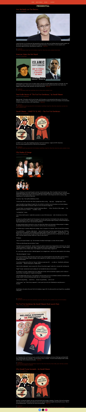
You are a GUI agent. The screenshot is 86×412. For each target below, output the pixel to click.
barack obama (23, 50)
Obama (41, 90)
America (18, 50)
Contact (52, 2)
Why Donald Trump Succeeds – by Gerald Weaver (33, 369)
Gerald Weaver (33, 90)
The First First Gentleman (62, 299)
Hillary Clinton (45, 50)
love (39, 90)
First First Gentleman (34, 50)
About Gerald (39, 2)
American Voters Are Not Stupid (27, 54)
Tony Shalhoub (30, 364)
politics (49, 50)
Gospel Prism (40, 50)
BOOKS (45, 2)
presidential (52, 50)
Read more (45, 46)
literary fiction (59, 106)
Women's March (57, 50)
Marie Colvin (65, 106)
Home (33, 2)
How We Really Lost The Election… (27, 9)
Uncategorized (19, 48)
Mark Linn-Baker (53, 363)
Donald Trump (28, 50)
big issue (23, 407)
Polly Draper (62, 363)
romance (24, 107)
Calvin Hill (19, 363)
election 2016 (31, 106)
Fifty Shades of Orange (23, 152)
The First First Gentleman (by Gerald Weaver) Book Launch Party (37, 304)
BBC (23, 106)
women (51, 90)
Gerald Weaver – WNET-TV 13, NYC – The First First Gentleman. (38, 111)
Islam (37, 90)
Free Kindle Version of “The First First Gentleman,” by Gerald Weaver (39, 94)
